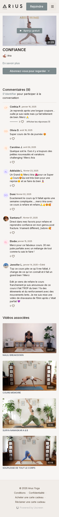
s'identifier (9, 93)
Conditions (20, 492)
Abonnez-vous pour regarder (28, 71)
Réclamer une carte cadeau (30, 502)
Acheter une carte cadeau (29, 497)
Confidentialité (36, 492)
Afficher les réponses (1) (38, 121)
